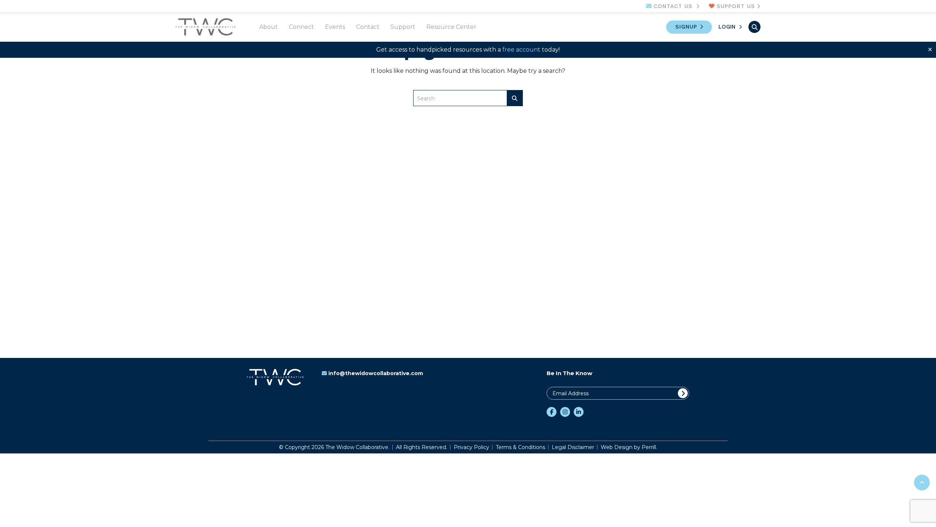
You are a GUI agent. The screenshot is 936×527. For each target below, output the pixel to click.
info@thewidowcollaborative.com (375, 373)
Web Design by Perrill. (629, 447)
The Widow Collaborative (205, 26)
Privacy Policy (471, 447)
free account (521, 49)
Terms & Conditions (520, 447)
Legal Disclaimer (573, 447)
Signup (686, 26)
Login (726, 26)
